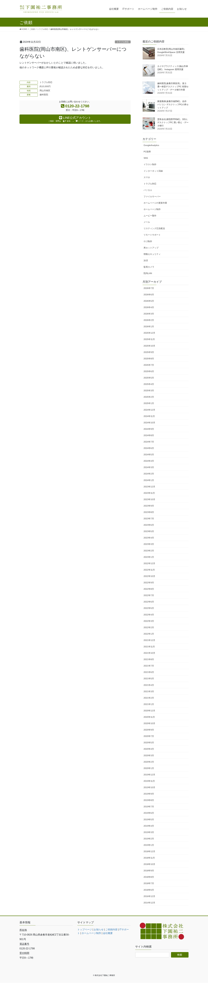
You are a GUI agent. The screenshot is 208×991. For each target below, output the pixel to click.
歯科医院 (44, 94)
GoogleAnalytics (151, 145)
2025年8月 (149, 358)
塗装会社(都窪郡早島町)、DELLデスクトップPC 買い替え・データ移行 (173, 122)
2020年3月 (149, 755)
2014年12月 (149, 902)
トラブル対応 (123, 42)
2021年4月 (149, 685)
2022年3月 (149, 621)
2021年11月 (149, 646)
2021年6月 (149, 672)
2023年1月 (149, 557)
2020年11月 (149, 717)
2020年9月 (149, 730)
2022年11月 (149, 570)
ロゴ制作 (148, 241)
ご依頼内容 (111, 929)
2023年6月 (149, 525)
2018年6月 (149, 890)
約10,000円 (45, 86)
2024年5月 (149, 454)
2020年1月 (149, 768)
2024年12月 (149, 410)
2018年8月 (149, 877)
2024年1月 (149, 480)
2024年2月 (149, 473)
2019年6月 (149, 813)
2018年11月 (149, 858)
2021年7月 (149, 666)
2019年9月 (149, 794)
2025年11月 (149, 339)
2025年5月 (149, 378)
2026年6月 (149, 294)
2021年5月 (149, 678)
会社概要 (108, 933)
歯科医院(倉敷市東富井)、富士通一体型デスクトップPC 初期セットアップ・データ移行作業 (173, 86)
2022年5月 (149, 608)
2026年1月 (149, 326)
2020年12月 (149, 710)
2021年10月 (149, 653)
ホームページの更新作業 (155, 203)
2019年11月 (149, 781)
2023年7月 (149, 518)
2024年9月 (149, 429)
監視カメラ (149, 267)
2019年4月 (149, 826)
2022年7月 (149, 595)
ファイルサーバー (152, 196)
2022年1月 (149, 634)
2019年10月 (149, 787)
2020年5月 (149, 742)
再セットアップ (151, 247)
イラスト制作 (150, 164)
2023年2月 (149, 550)
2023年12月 (149, 486)
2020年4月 (149, 749)
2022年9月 (149, 582)
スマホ (147, 177)
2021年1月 (149, 704)
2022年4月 (149, 614)
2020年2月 (149, 762)
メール (147, 222)
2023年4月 (149, 537)
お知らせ (99, 929)
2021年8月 (149, 659)
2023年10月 (149, 499)
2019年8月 (149, 800)
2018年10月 (149, 864)
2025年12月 (149, 333)
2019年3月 (149, 832)
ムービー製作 (150, 215)
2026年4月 (149, 307)
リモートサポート (152, 235)
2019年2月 (149, 838)
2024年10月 (149, 422)
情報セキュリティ (152, 254)
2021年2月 (149, 698)
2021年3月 (149, 691)
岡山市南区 (45, 90)
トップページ (84, 929)
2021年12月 (149, 640)
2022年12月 (149, 563)
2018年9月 (149, 870)
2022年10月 (149, 576)
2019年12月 (149, 774)
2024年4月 (149, 461)
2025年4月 (149, 384)
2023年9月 (149, 506)
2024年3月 (149, 467)
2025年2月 (149, 397)
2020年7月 (149, 736)
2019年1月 (149, 845)
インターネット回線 (153, 171)
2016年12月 (149, 896)
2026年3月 (149, 313)
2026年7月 (149, 288)
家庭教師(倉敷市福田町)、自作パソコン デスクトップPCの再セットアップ (173, 104)
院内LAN (148, 273)
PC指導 (147, 151)
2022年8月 (149, 589)
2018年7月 (149, 883)
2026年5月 (149, 301)
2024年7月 (149, 442)
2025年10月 (149, 346)
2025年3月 (149, 390)
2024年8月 (149, 435)
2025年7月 (149, 365)
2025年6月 (149, 371)
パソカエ (148, 190)
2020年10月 (149, 723)
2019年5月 (149, 819)
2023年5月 (149, 531)
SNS (146, 158)
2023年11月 (149, 493)
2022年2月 (149, 627)
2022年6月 (149, 602)
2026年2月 (149, 320)
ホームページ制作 (152, 209)
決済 (146, 260)
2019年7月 (149, 806)
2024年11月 (149, 416)
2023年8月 (149, 512)
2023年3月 (149, 544)
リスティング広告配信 (154, 228)
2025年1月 (149, 403)
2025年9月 (149, 352)
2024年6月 (149, 448)
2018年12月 (149, 851)
